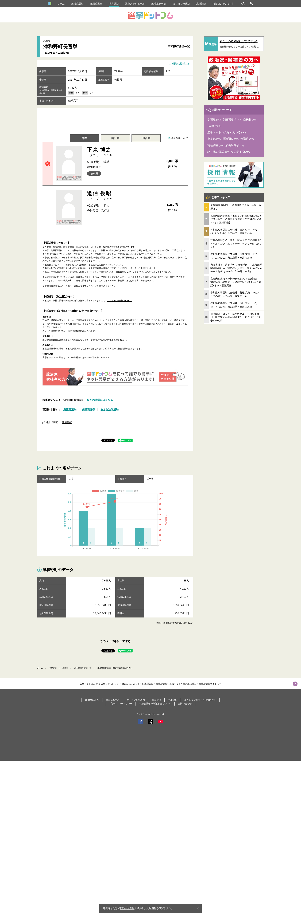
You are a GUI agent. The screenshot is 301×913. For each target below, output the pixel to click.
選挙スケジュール (135, 3)
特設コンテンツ (221, 3)
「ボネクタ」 (136, 277)
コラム (61, 3)
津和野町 (67, 422)
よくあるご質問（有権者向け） (200, 699)
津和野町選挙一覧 (179, 46)
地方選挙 (114, 3)
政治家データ (158, 3)
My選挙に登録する (179, 63)
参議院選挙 (96, 3)
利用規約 (172, 699)
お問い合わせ (185, 703)
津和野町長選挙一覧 (82, 668)
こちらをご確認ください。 (119, 300)
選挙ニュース (112, 699)
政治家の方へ (92, 699)
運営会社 (156, 699)
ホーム (40, 668)
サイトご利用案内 (136, 699)
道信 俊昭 (100, 195)
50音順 (146, 138)
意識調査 (201, 3)
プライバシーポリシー (120, 703)
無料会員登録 (127, 908)
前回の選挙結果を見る (100, 399)
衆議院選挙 (77, 3)
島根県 (65, 668)
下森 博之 (100, 152)
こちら (91, 286)
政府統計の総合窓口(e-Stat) (178, 622)
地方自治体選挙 (109, 409)
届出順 (115, 138)
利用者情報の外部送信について (155, 703)
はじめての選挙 (181, 3)
